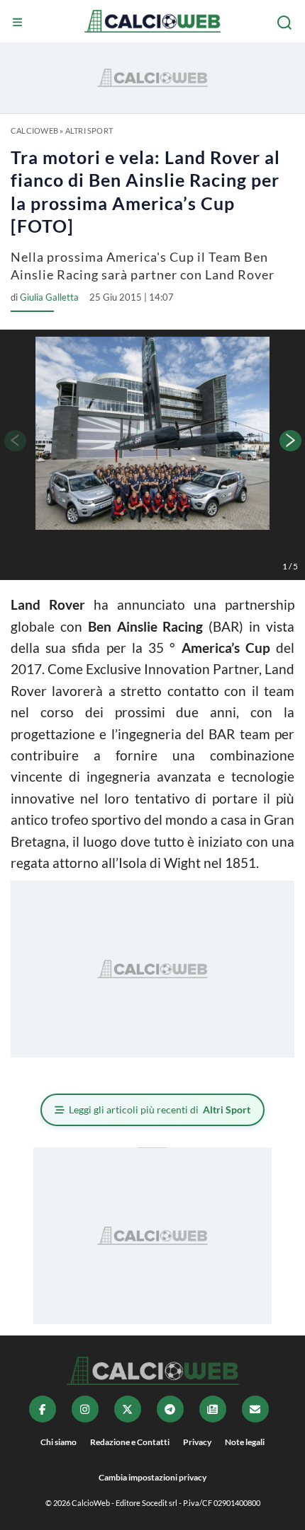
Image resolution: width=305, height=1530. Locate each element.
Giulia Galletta (49, 297)
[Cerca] (285, 22)
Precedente (14, 440)
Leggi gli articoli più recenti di (159, 1109)
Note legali (245, 1442)
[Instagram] (85, 1409)
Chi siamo (58, 1442)
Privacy (197, 1442)
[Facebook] (42, 1409)
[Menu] (19, 22)
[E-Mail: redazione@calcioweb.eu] (255, 1409)
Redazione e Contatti (130, 1442)
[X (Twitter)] (127, 1409)
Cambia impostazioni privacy (152, 1477)
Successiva (291, 440)
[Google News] (212, 1409)
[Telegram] (170, 1409)
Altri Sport (89, 130)
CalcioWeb (34, 130)
